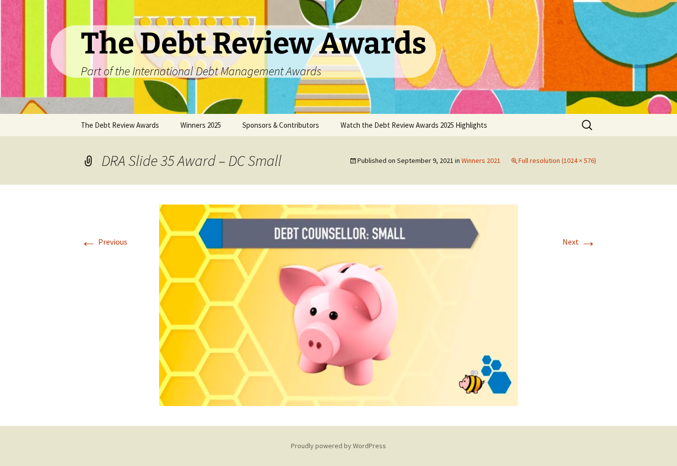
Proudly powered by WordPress (338, 445)
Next (579, 242)
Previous (104, 242)
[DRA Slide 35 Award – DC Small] (338, 305)
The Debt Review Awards (120, 125)
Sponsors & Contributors (280, 125)
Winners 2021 (481, 160)
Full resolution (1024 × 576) (557, 160)
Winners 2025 (200, 125)
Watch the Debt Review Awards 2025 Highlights (413, 125)
